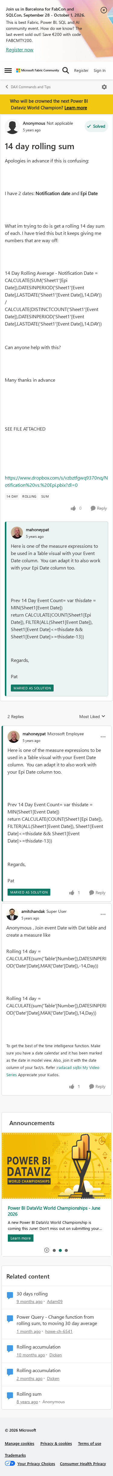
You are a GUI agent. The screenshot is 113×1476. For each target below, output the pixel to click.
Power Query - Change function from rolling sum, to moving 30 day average (57, 1320)
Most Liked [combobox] (92, 717)
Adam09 (55, 1301)
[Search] (65, 70)
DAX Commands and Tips (31, 87)
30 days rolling (32, 1294)
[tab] (54, 1250)
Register (81, 70)
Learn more (75, 107)
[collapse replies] (56, 729)
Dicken (55, 1355)
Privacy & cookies (56, 1443)
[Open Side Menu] (8, 70)
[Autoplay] (47, 1250)
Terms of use (89, 1443)
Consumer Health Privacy (83, 1463)
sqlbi (77, 1067)
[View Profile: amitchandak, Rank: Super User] (12, 914)
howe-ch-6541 (59, 1331)
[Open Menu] (104, 87)
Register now (19, 49)
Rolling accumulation (39, 1347)
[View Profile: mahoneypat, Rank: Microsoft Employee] (14, 737)
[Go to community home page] (37, 70)
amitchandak (33, 911)
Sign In (99, 70)
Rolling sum (29, 1394)
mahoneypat (37, 529)
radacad (64, 1067)
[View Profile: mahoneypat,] (17, 533)
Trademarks (15, 1455)
